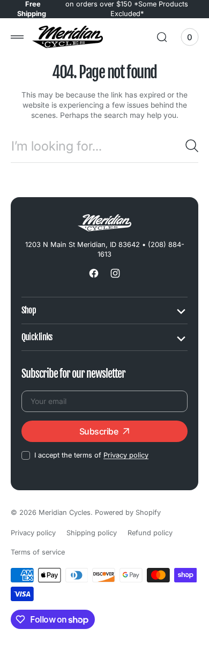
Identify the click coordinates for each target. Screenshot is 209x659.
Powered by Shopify (128, 512)
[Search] (191, 145)
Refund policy (150, 533)
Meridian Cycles (65, 512)
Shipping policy (91, 533)
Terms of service (38, 552)
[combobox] (104, 146)
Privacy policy (125, 455)
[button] (17, 37)
